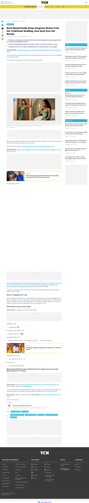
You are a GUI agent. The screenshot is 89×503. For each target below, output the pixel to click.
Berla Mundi (25, 55)
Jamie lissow (40, 414)
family (39, 285)
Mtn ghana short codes (17, 414)
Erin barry (13, 417)
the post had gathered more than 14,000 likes (36, 146)
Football (67, 52)
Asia (66, 60)
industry (29, 386)
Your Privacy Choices (46, 502)
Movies (47, 6)
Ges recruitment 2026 (51, 414)
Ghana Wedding (15, 411)
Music (52, 6)
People (67, 77)
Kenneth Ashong (23, 36)
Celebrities (41, 6)
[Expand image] (60, 95)
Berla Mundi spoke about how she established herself (39, 384)
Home (8, 21)
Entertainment (30, 7)
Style (63, 6)
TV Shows (57, 6)
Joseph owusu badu (30, 414)
